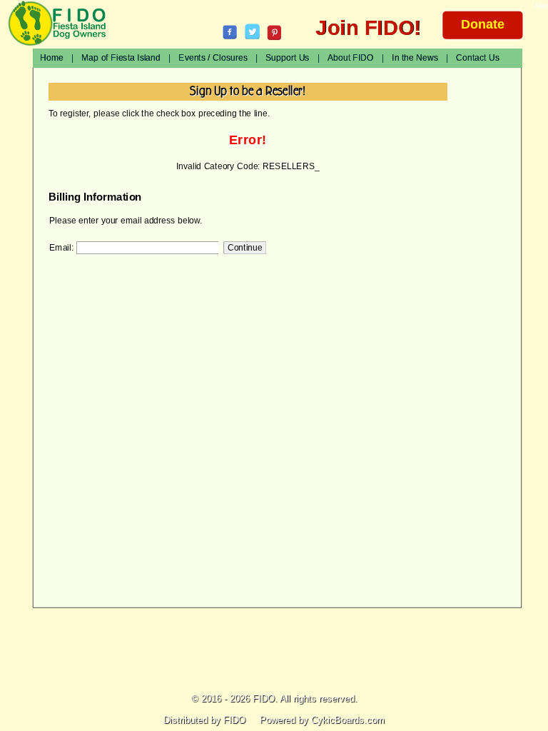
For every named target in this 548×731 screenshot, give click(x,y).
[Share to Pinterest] (274, 33)
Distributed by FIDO (204, 720)
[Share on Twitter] (252, 31)
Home (52, 58)
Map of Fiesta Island (121, 58)
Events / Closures (212, 58)
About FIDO (351, 58)
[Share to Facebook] (230, 32)
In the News (415, 58)
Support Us (287, 58)
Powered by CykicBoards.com (322, 720)
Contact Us (477, 58)
